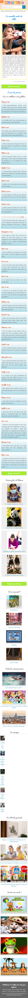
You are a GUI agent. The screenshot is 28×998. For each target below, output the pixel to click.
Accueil (2, 11)
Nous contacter (16, 993)
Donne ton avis (9, 11)
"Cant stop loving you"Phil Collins (2, 780)
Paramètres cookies (16, 995)
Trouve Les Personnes (14, 627)
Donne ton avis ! (14, 86)
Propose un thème (14, 584)
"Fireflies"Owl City (2, 745)
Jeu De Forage (14, 662)
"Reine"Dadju (2, 810)
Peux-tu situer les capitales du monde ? (14, 726)
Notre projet (10, 993)
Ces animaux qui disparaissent (14, 528)
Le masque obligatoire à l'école (14, 504)
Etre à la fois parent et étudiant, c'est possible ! (14, 863)
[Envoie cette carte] (14, 913)
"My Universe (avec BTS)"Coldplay (2, 762)
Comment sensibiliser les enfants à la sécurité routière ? (14, 885)
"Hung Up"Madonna (2, 797)
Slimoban (14, 645)
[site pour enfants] (14, 2)
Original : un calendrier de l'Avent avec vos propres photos (14, 840)
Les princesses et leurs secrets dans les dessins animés (14, 707)
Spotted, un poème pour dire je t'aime (14, 551)
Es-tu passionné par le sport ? (14, 688)
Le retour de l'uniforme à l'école (14, 575)
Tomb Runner (14, 610)
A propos (4, 993)
